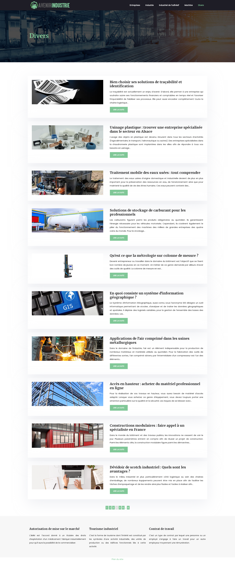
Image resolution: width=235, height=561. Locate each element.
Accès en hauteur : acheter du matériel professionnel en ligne (155, 386)
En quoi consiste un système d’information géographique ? (146, 295)
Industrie (150, 5)
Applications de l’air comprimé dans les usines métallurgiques (149, 340)
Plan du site (117, 559)
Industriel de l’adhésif (169, 5)
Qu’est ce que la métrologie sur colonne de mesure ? (154, 255)
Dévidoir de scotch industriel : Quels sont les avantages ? (148, 469)
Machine (189, 5)
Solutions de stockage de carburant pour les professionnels (148, 212)
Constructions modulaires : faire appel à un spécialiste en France (147, 427)
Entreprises (135, 5)
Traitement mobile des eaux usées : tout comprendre (155, 172)
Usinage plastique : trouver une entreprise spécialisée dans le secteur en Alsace (156, 129)
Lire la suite (118, 109)
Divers (201, 5)
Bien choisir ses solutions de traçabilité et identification (146, 84)
